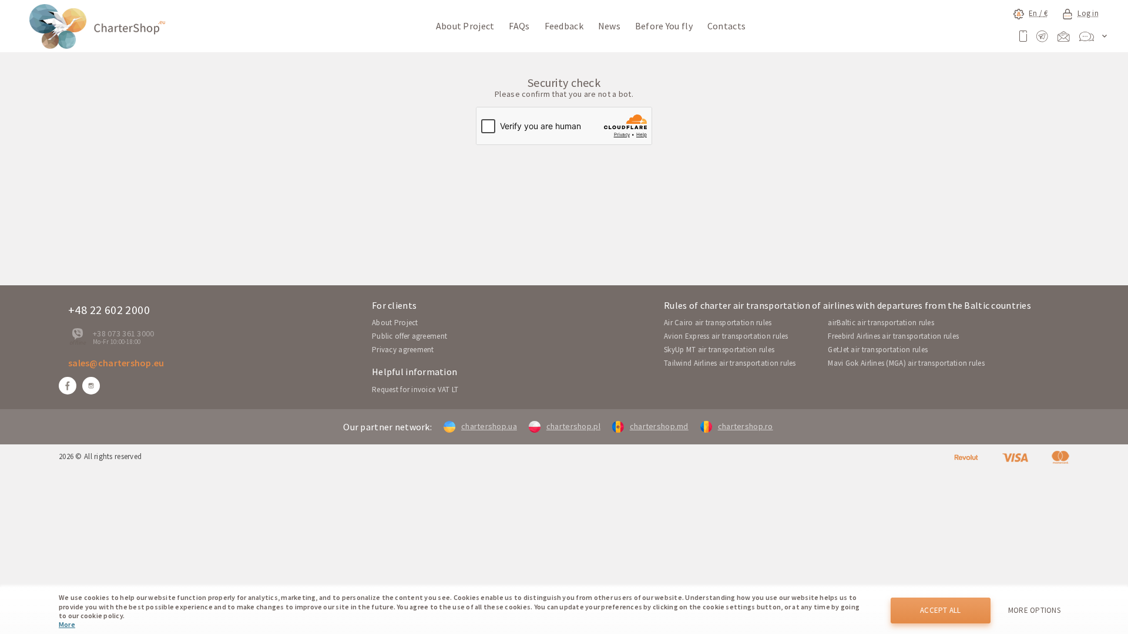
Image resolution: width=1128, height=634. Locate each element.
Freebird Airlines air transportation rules (893, 336)
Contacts (726, 26)
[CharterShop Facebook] (67, 385)
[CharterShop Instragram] (91, 385)
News (609, 26)
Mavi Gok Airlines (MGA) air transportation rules (906, 363)
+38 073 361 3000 (123, 333)
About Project (465, 26)
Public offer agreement (409, 336)
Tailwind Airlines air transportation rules (730, 363)
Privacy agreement (403, 350)
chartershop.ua (489, 426)
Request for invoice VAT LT (415, 389)
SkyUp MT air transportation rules (719, 350)
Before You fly (664, 26)
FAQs (519, 26)
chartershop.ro (745, 426)
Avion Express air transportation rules (726, 336)
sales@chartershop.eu (116, 363)
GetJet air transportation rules (878, 350)
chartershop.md (659, 426)
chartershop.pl (573, 426)
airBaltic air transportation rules (881, 323)
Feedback (564, 26)
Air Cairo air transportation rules (718, 323)
